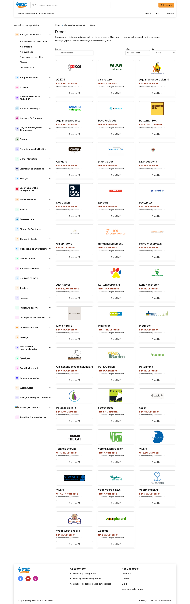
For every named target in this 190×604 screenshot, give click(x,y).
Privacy (143, 600)
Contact (170, 13)
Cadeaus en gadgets (31, 118)
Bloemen (24, 87)
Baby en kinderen (29, 77)
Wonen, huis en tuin (30, 407)
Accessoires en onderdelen (33, 41)
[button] (50, 34)
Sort (153, 49)
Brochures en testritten (31, 57)
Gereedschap (27, 67)
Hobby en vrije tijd (29, 278)
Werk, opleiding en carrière (34, 397)
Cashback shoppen (25, 13)
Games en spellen (29, 239)
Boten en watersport (31, 108)
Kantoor (24, 298)
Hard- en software (29, 268)
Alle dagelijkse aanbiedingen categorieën (90, 583)
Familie (23, 209)
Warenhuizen (26, 387)
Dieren (23, 139)
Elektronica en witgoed (32, 168)
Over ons (126, 573)
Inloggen (167, 5)
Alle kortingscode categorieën (85, 578)
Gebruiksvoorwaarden (161, 600)
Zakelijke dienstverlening (33, 417)
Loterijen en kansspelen (32, 317)
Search (58, 49)
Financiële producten (31, 229)
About (148, 13)
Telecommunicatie (29, 378)
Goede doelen (27, 258)
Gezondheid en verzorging (34, 249)
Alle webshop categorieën (83, 573)
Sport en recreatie (29, 368)
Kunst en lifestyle (29, 308)
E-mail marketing (28, 159)
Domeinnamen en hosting (33, 149)
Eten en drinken (28, 199)
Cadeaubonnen (47, 13)
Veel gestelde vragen (132, 589)
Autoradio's (26, 46)
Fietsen (23, 62)
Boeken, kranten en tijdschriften (30, 97)
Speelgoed (25, 358)
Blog (124, 583)
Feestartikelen (27, 219)
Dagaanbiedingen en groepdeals (31, 128)
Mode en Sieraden (29, 327)
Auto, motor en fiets (30, 34)
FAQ (158, 13)
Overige (24, 337)
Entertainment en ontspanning (29, 189)
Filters (128, 49)
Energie (24, 178)
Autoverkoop (26, 51)
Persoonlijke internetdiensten (28, 347)
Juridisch (24, 288)
